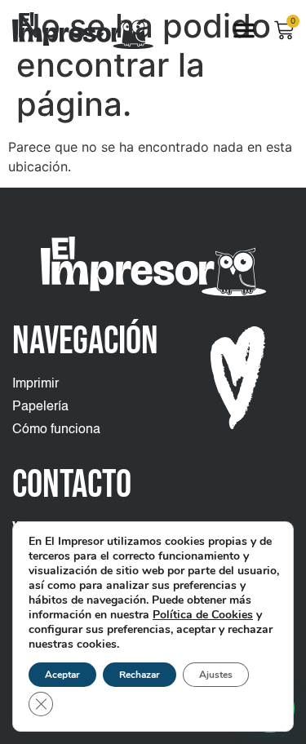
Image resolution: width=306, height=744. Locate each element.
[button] (244, 30)
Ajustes (216, 674)
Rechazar (139, 674)
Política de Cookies (203, 614)
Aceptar (62, 674)
